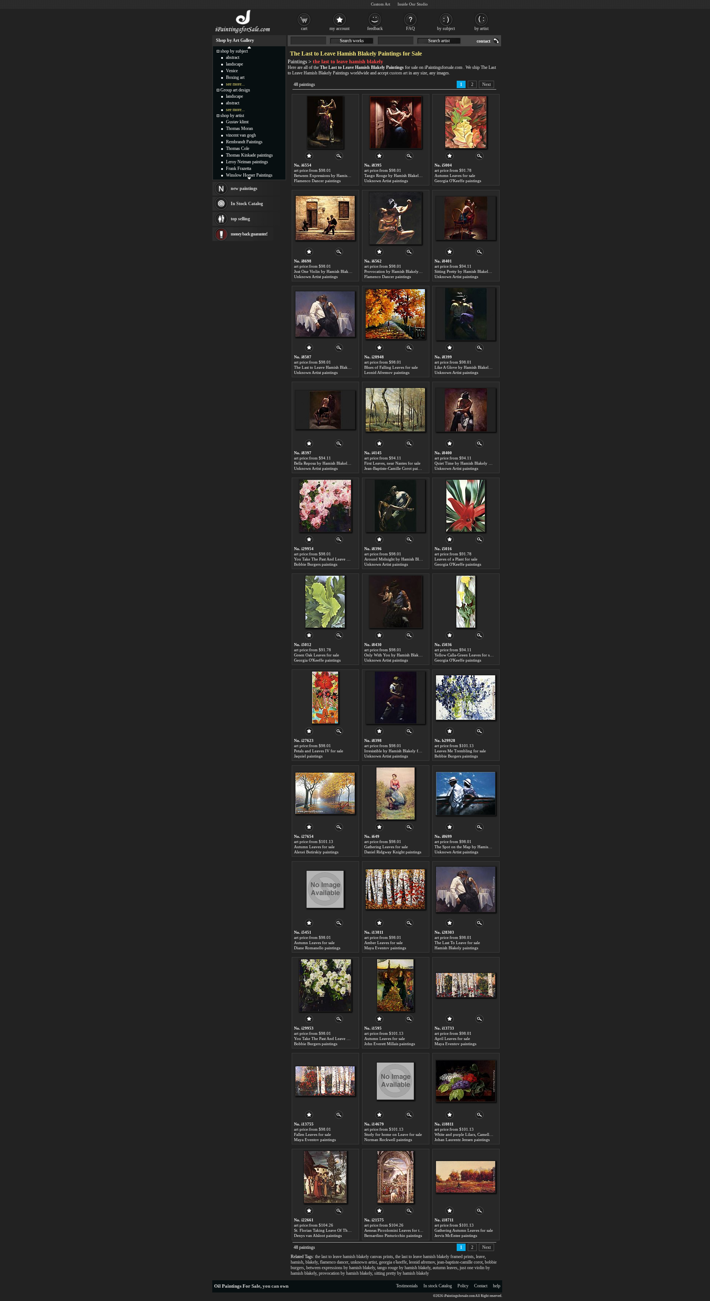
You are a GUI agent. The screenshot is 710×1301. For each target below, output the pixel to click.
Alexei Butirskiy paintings (316, 852)
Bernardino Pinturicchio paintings (393, 1235)
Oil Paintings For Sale (237, 1286)
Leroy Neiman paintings (247, 161)
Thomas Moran (239, 128)
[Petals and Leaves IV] (325, 697)
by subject (446, 28)
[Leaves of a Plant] (466, 505)
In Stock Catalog (247, 203)
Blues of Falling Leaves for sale (391, 367)
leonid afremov (422, 1262)
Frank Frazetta (238, 168)
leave (480, 1256)
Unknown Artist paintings (386, 180)
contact (483, 41)
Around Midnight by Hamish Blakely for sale (403, 559)
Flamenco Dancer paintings (317, 180)
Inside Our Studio (413, 4)
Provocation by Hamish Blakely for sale (398, 271)
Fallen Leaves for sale (312, 1134)
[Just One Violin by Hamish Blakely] (325, 218)
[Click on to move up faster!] (249, 47)
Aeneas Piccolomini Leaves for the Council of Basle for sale (415, 1230)
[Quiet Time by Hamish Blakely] (465, 409)
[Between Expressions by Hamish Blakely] (325, 122)
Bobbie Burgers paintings (315, 564)
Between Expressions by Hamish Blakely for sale (335, 175)
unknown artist (364, 1262)
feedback (375, 28)
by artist (481, 28)
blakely (311, 1262)
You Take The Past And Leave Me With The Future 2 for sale (346, 559)
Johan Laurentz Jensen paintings (462, 1139)
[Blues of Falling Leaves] (395, 314)
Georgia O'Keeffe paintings (458, 180)
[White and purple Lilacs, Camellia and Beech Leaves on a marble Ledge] (465, 1081)
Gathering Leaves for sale (386, 847)
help (496, 1285)
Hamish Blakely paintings (456, 948)
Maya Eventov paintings (385, 948)
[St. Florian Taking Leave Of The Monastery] (325, 1177)
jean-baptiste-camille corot (460, 1262)
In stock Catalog (437, 1285)
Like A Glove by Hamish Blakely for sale (469, 367)
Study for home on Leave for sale (393, 1134)
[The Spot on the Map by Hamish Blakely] (465, 793)
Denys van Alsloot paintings (318, 1235)
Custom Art (380, 4)
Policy (463, 1285)
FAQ (410, 28)
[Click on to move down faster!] (249, 178)
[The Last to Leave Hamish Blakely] (325, 314)
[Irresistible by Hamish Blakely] (395, 697)
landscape (234, 64)
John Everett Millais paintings (389, 1043)
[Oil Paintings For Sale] (243, 33)
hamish (297, 1262)
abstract (232, 57)
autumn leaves (445, 1267)
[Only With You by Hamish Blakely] (395, 601)
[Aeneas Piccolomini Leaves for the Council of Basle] (395, 1177)
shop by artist (232, 115)
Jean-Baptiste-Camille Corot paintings (396, 468)
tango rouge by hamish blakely (403, 1267)
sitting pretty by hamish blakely (401, 1273)
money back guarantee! (249, 234)
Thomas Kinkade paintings (249, 155)
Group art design (235, 90)
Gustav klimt (237, 121)
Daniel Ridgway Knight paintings (392, 852)
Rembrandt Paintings (244, 141)
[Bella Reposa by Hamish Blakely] (325, 409)
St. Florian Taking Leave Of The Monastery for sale (338, 1230)
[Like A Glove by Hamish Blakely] (466, 314)
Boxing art (235, 77)
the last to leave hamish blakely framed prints (434, 1256)
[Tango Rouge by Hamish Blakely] (395, 122)
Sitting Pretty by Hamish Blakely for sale (469, 271)
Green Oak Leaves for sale (316, 655)
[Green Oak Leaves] (325, 601)
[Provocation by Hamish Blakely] (395, 218)
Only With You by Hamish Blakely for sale (400, 655)
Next (486, 84)
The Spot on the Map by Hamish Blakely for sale (476, 847)
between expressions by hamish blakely (340, 1267)
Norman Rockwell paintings (388, 1139)
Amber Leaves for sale (383, 942)
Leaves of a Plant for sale (456, 559)
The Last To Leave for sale (457, 942)
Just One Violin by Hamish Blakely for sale (330, 271)
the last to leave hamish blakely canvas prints (354, 1256)
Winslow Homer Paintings (249, 175)
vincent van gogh (241, 135)
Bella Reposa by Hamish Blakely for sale (328, 463)
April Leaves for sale (452, 1038)
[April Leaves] (465, 985)
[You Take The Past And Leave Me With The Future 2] (325, 505)
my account (339, 28)
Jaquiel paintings (308, 756)
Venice (232, 70)
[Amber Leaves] (395, 889)
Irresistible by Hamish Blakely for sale (396, 751)
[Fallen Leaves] (325, 1081)
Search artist (439, 40)
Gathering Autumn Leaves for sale (464, 1230)
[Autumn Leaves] (465, 122)
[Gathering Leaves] (395, 793)
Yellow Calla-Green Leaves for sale (464, 655)
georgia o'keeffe (393, 1262)
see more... (235, 84)
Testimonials (407, 1285)
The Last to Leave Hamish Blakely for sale (330, 367)
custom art (398, 73)
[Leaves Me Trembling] (465, 697)
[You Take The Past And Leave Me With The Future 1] (325, 985)
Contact (480, 1285)
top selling (240, 218)
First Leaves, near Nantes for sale (392, 463)
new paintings (244, 188)
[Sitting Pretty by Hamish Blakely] (465, 218)
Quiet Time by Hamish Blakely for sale (468, 463)
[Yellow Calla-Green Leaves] (466, 601)
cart (304, 28)
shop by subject (234, 51)
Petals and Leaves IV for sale (318, 751)
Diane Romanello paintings (317, 948)
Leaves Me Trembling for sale (460, 751)
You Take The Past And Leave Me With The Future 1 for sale (346, 1038)
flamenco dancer (334, 1262)
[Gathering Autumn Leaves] (465, 1177)
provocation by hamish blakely (345, 1273)
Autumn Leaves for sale (455, 175)
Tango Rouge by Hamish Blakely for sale (399, 175)
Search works (352, 40)
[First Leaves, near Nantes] (395, 409)
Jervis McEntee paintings (456, 1235)
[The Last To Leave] (465, 889)
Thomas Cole (237, 148)
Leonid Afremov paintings (386, 372)
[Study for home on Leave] (395, 1081)
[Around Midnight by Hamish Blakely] (395, 505)
